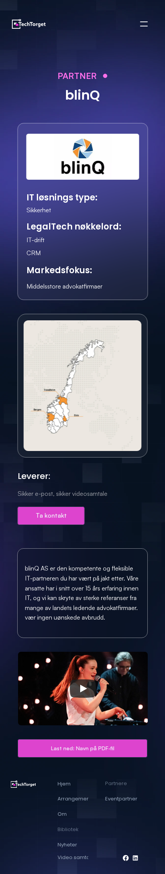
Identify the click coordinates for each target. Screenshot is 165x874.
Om (62, 814)
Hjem (64, 783)
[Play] (83, 688)
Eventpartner (121, 798)
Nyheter (67, 844)
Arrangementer (77, 798)
